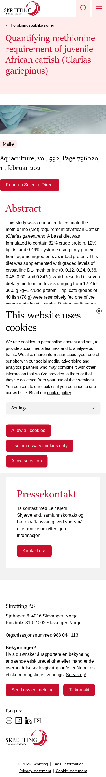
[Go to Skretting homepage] (22, 8)
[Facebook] (18, 720)
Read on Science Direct (29, 184)
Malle (8, 144)
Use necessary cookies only (39, 446)
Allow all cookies (28, 430)
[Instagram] (9, 720)
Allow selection (26, 461)
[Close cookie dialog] (99, 311)
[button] (83, 8)
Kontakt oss (34, 550)
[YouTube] (37, 720)
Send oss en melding (32, 689)
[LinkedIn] (28, 720)
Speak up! (76, 674)
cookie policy (59, 392)
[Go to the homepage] (26, 738)
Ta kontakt (79, 689)
